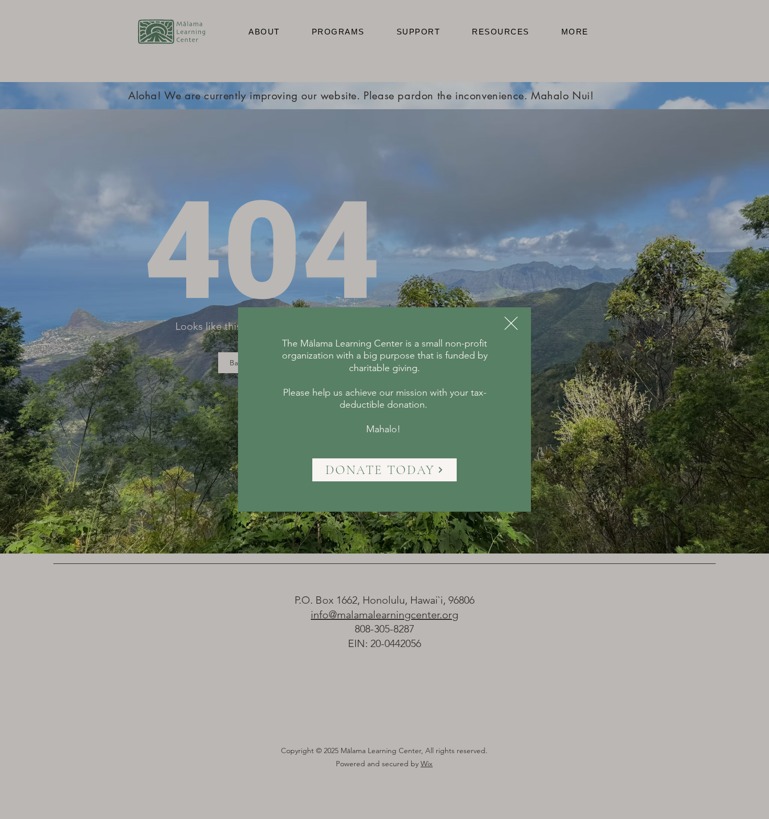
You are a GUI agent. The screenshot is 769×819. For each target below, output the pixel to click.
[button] (511, 323)
